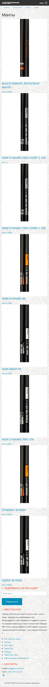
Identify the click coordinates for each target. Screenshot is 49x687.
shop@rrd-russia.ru (16, 668)
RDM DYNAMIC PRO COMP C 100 (24, 157)
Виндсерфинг (17, 7)
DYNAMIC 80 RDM (14, 510)
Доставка (8, 645)
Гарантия (8, 648)
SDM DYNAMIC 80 (13, 298)
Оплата (7, 642)
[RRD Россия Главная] (18, 3)
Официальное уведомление (16, 658)
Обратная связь (11, 654)
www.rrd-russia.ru (15, 671)
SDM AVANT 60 (11, 369)
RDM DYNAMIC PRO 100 (18, 439)
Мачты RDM (7, 92)
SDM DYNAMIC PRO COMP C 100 (23, 228)
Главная (7, 7)
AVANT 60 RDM (11, 580)
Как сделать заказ (12, 638)
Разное (28, 7)
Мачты (36, 7)
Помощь (7, 651)
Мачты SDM (7, 232)
